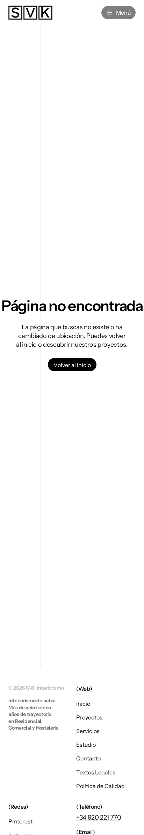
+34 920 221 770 (98, 817)
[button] (72, 365)
